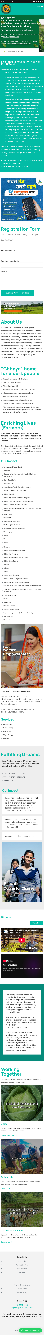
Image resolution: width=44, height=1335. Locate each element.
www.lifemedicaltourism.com (14, 166)
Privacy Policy (22, 1288)
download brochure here (21, 43)
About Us (22, 1261)
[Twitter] (4, 1)
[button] (3, 200)
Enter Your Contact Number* (10, 261)
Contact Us (22, 1272)
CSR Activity (22, 1268)
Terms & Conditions (22, 1285)
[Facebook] (1, 1)
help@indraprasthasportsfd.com (22, 1307)
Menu (38, 6)
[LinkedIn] (6, 1)
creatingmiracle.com (11, 37)
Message (4, 272)
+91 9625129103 (38, 1)
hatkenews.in (29, 30)
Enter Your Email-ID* (8, 250)
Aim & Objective (22, 1265)
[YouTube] (12, 1)
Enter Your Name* (7, 240)
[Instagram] (9, 1)
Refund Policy (22, 1292)
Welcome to (8, 17)
